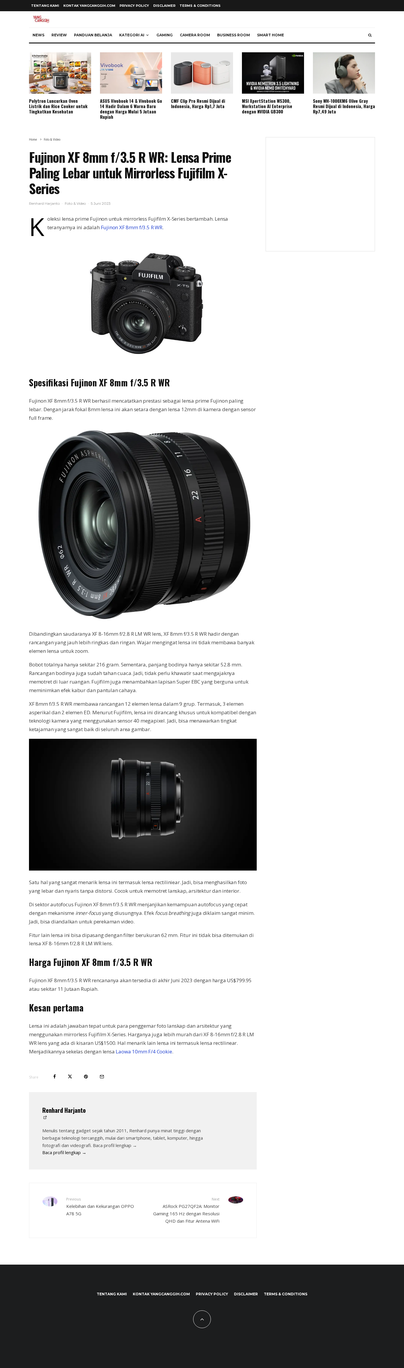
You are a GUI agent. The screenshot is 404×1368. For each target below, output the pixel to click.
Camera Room (195, 35)
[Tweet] (70, 1076)
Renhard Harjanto (44, 203)
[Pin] (86, 1076)
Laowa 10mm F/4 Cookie (144, 1051)
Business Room (233, 35)
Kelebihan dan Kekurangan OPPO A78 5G (100, 1206)
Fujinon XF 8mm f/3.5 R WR (131, 227)
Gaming (164, 35)
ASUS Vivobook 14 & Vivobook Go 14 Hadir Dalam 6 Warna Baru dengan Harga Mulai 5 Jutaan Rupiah (131, 108)
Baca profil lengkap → (64, 1152)
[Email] (102, 1076)
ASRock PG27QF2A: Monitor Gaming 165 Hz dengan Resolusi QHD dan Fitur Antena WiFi (186, 1210)
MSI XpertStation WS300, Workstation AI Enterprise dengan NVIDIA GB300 (267, 106)
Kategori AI (131, 35)
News (38, 35)
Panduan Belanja (93, 35)
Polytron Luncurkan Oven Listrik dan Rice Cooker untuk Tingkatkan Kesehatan (58, 106)
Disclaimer (164, 6)
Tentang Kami (45, 6)
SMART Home (270, 35)
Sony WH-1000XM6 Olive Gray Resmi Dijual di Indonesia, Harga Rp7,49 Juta (344, 106)
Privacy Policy (134, 6)
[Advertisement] (320, 198)
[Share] (54, 1076)
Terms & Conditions (200, 6)
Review (59, 35)
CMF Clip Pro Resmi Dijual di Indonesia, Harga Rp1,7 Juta (198, 103)
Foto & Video (75, 203)
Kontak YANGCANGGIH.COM (89, 6)
